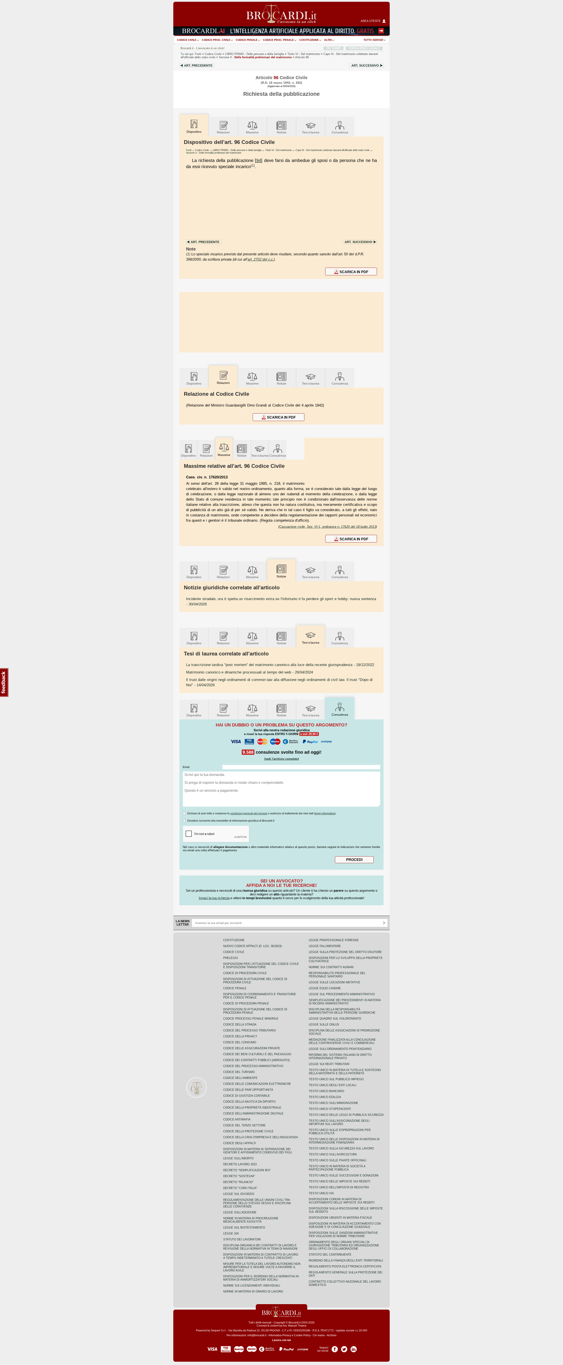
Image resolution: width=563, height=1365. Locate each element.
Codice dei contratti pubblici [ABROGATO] (256, 1060)
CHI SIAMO (333, 48)
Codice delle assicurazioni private (251, 1048)
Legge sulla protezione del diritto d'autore (345, 952)
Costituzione (309, 40)
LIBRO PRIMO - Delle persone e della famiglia (237, 150)
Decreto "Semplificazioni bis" (247, 1170)
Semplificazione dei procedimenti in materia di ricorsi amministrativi (345, 1001)
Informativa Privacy (280, 1335)
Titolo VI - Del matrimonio (278, 150)
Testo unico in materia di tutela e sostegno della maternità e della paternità (345, 1071)
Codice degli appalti (239, 1143)
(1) (253, 165)
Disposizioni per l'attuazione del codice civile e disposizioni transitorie (261, 965)
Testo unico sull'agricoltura (333, 1154)
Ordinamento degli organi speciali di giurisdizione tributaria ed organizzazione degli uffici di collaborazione (344, 1245)
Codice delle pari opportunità (248, 1089)
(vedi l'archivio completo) (281, 759)
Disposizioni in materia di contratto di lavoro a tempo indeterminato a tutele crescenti (260, 1256)
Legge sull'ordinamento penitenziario (340, 1049)
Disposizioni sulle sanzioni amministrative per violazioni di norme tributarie (343, 1234)
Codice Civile (186, 40)
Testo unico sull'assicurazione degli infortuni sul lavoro (339, 1122)
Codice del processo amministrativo (253, 1066)
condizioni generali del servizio (248, 813)
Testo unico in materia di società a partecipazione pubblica (337, 1168)
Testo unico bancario (326, 1091)
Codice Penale (247, 40)
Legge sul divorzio (238, 1194)
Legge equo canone (325, 988)
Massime (252, 132)
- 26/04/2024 (249, 672)
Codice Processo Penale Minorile (250, 1018)
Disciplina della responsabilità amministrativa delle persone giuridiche (342, 1011)
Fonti (198, 54)
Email (186, 767)
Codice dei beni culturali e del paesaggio (257, 1054)
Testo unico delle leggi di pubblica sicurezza (346, 1114)
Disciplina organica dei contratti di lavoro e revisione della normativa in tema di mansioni (260, 1247)
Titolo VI (303, 54)
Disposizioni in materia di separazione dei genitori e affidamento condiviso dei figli (257, 1150)
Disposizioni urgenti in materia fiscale (340, 1217)
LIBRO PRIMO (254, 54)
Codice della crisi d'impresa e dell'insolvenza (260, 1137)
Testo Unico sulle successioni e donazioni (343, 1175)
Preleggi (230, 958)
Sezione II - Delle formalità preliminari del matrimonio (213, 152)
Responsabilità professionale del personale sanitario (337, 974)
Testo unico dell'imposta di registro (339, 1187)
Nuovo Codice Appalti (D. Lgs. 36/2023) (252, 946)
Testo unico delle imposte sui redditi (339, 1181)
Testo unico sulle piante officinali (337, 1160)
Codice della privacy (240, 1036)
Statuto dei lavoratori (242, 1239)
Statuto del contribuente (330, 1254)
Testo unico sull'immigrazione (333, 1103)
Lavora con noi (281, 1340)
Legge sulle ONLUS (324, 1024)
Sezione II (255, 57)
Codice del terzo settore (244, 1125)
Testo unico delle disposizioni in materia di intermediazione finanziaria (344, 1141)
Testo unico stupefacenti (330, 1109)
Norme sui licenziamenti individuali (251, 1285)
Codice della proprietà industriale (252, 1107)
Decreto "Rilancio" (238, 1182)
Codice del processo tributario (249, 1030)
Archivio (331, 1335)
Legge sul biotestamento (244, 1227)
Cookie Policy (302, 1335)
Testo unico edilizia (325, 1097)
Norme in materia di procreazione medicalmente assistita (250, 1220)
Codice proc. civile (216, 40)
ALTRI (328, 40)
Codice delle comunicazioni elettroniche (257, 1083)
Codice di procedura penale (246, 1003)
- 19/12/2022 (280, 665)
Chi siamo (319, 1335)
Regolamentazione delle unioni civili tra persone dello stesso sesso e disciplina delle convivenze (257, 1203)
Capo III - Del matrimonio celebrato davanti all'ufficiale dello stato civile (332, 150)
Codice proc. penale (278, 40)
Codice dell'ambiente (240, 1078)
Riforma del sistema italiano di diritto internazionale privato (340, 1056)
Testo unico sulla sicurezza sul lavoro (341, 1148)
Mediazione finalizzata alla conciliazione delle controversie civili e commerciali (342, 1041)
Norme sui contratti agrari (331, 967)
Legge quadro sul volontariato (335, 1018)
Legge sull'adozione (239, 1212)
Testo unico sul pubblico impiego (336, 1079)
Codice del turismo (239, 1072)
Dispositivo (193, 383)
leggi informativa (325, 813)
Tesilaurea (310, 132)
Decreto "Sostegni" (239, 1176)
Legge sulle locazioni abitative (334, 982)
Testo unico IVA (321, 1193)
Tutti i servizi (373, 40)
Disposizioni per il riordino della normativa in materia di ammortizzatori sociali (261, 1278)
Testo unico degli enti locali (332, 1085)
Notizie (281, 132)
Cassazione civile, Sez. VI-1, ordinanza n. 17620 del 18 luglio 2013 (327, 526)
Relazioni (223, 132)
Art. (198, 65)
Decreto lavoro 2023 (240, 1164)
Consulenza (340, 132)
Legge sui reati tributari (329, 1064)
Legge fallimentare (325, 946)
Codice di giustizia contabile (246, 1095)
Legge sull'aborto (238, 1158)
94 (258, 160)
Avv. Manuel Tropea (294, 1325)
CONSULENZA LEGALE (364, 48)
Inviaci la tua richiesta (214, 898)
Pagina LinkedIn (354, 1347)
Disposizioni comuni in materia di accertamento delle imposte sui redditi (342, 1201)
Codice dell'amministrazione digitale (253, 1113)
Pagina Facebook (335, 1347)
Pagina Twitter (344, 1347)
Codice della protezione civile (248, 1131)
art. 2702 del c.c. (261, 259)
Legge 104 (231, 1233)
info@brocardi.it (256, 1335)
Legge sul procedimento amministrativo (342, 994)
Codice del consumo (239, 1042)
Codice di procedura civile (245, 973)
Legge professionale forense (334, 940)
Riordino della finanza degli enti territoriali (346, 1260)
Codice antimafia (236, 1119)
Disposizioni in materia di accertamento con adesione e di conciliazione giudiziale (345, 1225)
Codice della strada (239, 1024)
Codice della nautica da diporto (249, 1101)
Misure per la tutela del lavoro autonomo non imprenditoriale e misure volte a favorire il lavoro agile (261, 1267)
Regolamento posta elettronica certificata (345, 1266)
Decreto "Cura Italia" (240, 1188)
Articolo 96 (302, 57)
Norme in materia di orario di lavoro (253, 1291)
